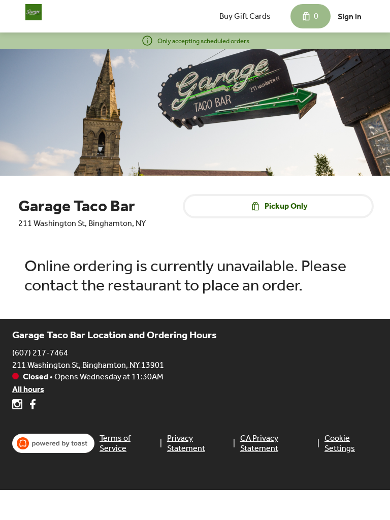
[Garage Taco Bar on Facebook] (31, 406)
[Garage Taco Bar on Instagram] (18, 406)
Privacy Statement (186, 443)
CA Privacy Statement (259, 443)
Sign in (350, 16)
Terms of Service (115, 443)
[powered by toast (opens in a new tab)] (53, 443)
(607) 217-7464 (40, 352)
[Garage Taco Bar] (33, 12)
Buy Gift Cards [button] (245, 16)
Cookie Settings (339, 443)
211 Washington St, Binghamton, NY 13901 (88, 364)
